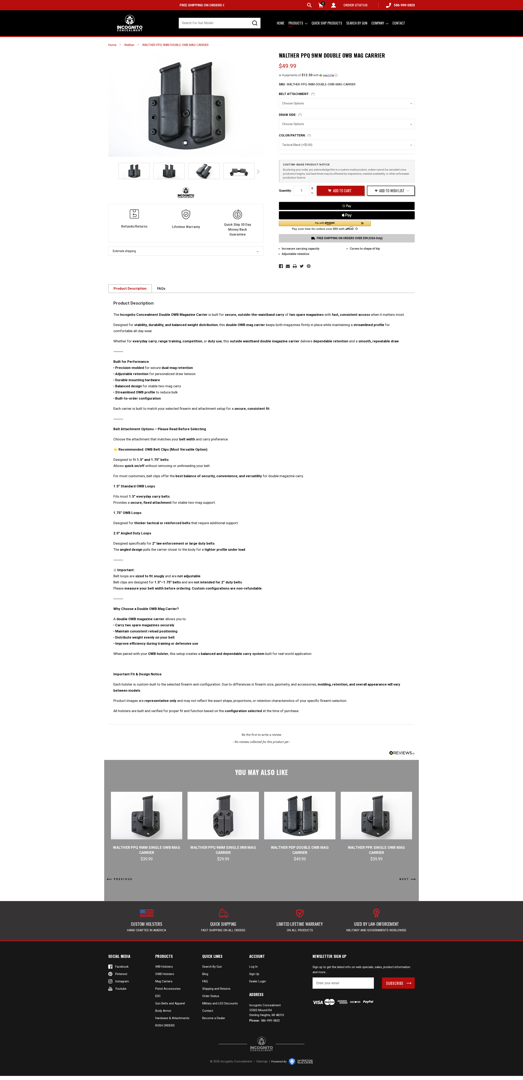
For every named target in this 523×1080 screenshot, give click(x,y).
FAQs (161, 288)
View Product (146, 815)
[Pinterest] (309, 266)
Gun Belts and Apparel (170, 1003)
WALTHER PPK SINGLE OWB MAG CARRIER (376, 850)
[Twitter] (302, 266)
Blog (205, 974)
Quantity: (285, 190)
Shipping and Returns (216, 989)
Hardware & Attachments (172, 1018)
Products (296, 23)
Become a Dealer (213, 1018)
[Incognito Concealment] (261, 1044)
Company (378, 23)
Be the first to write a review (261, 735)
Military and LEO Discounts (220, 1003)
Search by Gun (356, 23)
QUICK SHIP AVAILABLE (218, 5)
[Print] (295, 266)
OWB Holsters (164, 974)
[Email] (288, 266)
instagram (122, 981)
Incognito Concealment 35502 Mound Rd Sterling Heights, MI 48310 (266, 1010)
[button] (347, 75)
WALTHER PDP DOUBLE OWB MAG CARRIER (300, 850)
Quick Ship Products (327, 23)
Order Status (210, 996)
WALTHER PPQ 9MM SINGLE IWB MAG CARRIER (223, 850)
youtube (120, 989)
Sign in (333, 5)
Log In (253, 966)
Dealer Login (257, 981)
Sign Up (254, 974)
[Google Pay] (347, 206)
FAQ (205, 981)
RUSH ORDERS (165, 1025)
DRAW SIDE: (290, 115)
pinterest (121, 974)
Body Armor (163, 1011)
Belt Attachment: (297, 94)
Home (280, 23)
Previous (114, 172)
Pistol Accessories (168, 989)
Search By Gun (212, 966)
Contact (398, 23)
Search (309, 5)
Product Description (130, 288)
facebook (122, 966)
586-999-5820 (404, 5)
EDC (158, 996)
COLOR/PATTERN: (295, 135)
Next (257, 172)
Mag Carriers (163, 981)
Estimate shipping (124, 251)
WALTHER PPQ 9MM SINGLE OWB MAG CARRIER (146, 850)
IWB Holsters (164, 966)
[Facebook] (281, 266)
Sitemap (261, 1061)
